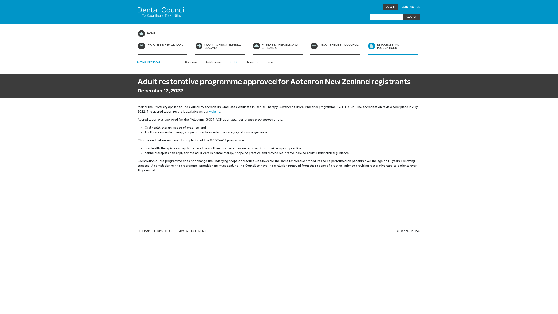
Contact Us (411, 7)
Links (270, 62)
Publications (214, 62)
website (214, 111)
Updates (235, 62)
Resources (192, 62)
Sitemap (144, 231)
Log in (390, 7)
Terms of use (163, 231)
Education (254, 62)
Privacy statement (191, 231)
